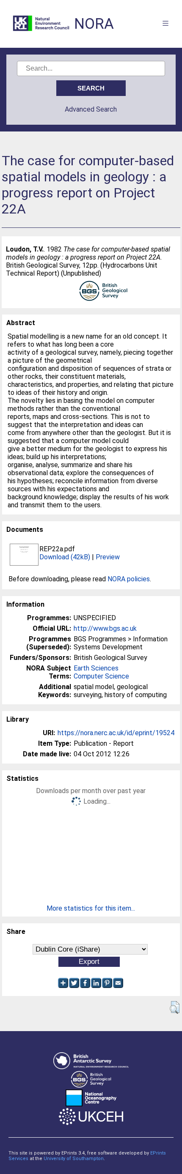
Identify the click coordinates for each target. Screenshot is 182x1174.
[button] (174, 1007)
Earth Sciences (96, 668)
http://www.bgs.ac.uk (105, 628)
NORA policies (129, 579)
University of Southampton (74, 1158)
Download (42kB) (64, 557)
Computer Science (101, 676)
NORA (94, 24)
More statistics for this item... (91, 908)
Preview (108, 557)
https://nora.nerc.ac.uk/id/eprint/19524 (116, 733)
